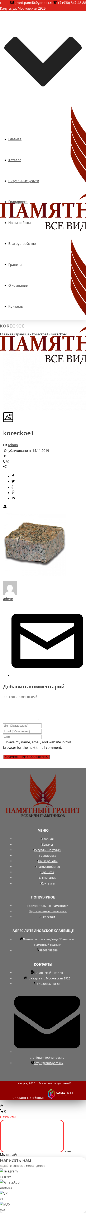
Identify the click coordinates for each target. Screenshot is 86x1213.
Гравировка (47, 856)
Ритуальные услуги (47, 850)
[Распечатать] (4, 507)
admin (13, 445)
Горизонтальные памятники (47, 906)
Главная (48, 839)
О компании (48, 878)
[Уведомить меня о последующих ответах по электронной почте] (47, 675)
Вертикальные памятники (48, 911)
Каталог (47, 844)
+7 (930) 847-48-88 (72, 2)
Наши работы (48, 861)
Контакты (48, 883)
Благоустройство (48, 867)
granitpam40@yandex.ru (34, 2)
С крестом (47, 917)
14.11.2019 (40, 450)
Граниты (48, 872)
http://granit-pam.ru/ (48, 1063)
